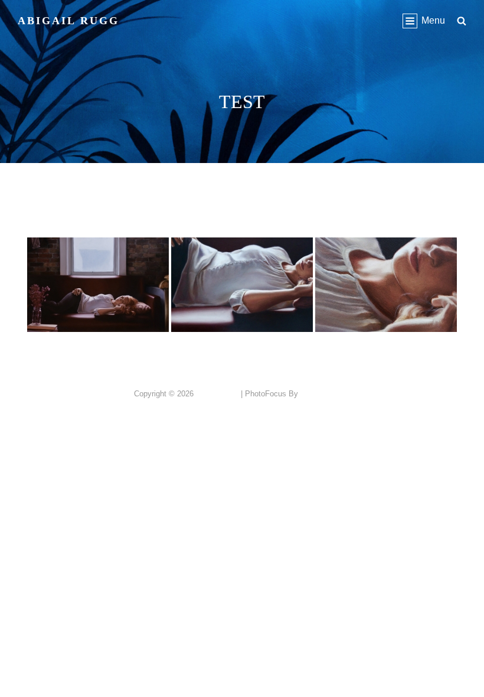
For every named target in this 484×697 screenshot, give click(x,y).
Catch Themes (325, 393)
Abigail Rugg (68, 21)
